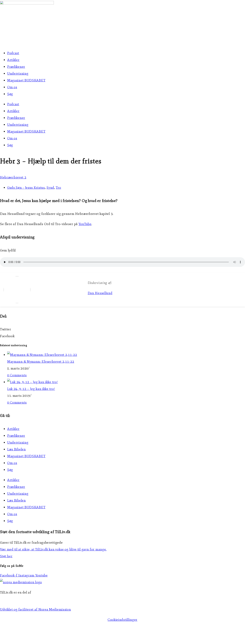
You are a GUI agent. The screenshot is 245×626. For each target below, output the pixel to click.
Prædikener (16, 67)
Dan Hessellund (100, 293)
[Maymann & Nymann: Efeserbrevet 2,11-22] (42, 355)
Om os (12, 87)
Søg (10, 94)
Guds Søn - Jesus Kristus (26, 187)
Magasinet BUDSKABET (26, 80)
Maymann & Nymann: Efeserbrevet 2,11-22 (40, 361)
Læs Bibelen (16, 449)
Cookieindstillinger (122, 620)
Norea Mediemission (16, 599)
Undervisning (17, 73)
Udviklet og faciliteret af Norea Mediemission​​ (35, 609)
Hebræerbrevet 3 (13, 177)
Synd (50, 187)
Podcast (13, 53)
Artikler (13, 60)
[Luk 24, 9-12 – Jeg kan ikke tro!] (32, 382)
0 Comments (17, 375)
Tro (58, 187)
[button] (122, 329)
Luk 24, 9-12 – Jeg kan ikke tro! (31, 389)
